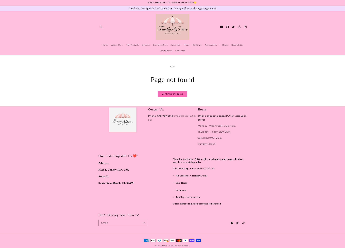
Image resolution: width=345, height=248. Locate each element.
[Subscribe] (144, 223)
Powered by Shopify (182, 246)
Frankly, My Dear (167, 246)
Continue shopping (172, 94)
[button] (101, 27)
